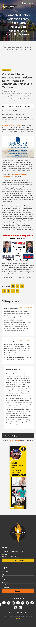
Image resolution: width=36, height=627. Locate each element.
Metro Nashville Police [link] (17, 99)
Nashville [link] (27, 99)
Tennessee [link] (17, 101)
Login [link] (18, 441)
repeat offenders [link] (9, 101)
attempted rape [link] (25, 95)
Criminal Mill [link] (7, 97)
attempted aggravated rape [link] (12, 95)
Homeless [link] (19, 97)
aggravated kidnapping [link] (23, 93)
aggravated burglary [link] (10, 93)
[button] (13, 286)
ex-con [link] (14, 97)
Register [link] (11, 441)
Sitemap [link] (18, 618)
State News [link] (6, 70)
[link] (24, 3)
